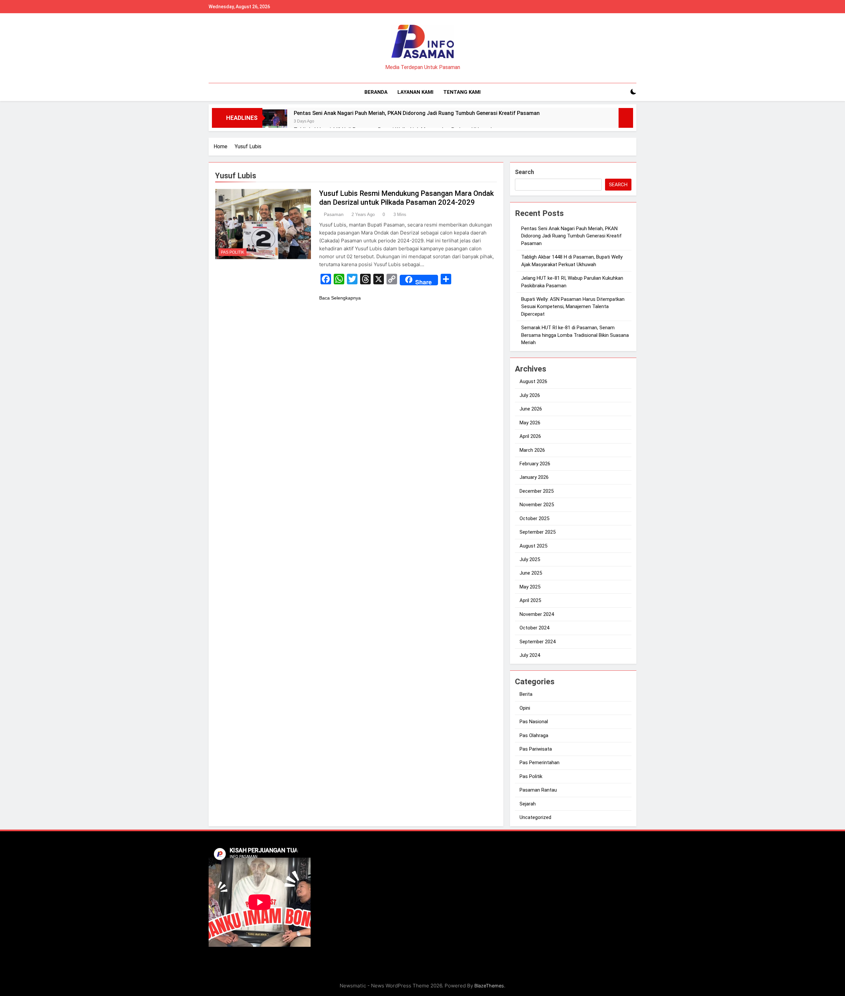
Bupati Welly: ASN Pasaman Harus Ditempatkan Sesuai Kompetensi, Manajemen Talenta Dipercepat (573, 306)
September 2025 (538, 532)
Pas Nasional (534, 722)
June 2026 (531, 409)
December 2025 (537, 491)
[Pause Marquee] (626, 118)
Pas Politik (232, 252)
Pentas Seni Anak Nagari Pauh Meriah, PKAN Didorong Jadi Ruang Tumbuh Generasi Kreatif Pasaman (417, 113)
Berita (526, 694)
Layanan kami (415, 92)
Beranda (376, 92)
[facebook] (213, 48)
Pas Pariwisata (536, 749)
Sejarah (528, 804)
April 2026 (530, 436)
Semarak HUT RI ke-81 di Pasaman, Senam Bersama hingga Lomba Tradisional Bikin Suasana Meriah (575, 335)
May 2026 (530, 423)
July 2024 (530, 655)
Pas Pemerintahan (539, 762)
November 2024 (537, 614)
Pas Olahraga (534, 735)
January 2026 (534, 477)
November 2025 (537, 505)
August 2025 (533, 546)
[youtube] (236, 48)
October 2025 (534, 518)
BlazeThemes (489, 985)
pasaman (334, 214)
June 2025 (531, 573)
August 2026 (533, 381)
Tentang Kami (462, 92)
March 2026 (532, 450)
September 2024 (538, 642)
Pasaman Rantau (538, 790)
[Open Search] (622, 92)
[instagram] (220, 48)
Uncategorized (535, 817)
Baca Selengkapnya (340, 298)
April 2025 (530, 600)
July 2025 (530, 559)
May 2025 (530, 587)
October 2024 (534, 628)
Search (524, 171)
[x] (228, 48)
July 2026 (530, 395)
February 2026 (535, 464)
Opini (525, 708)
